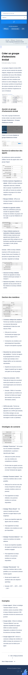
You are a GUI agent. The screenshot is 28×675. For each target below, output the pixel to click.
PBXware (6, 28)
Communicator (15, 28)
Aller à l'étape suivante (7, 661)
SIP (23, 28)
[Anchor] (19, 111)
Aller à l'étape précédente (16, 655)
